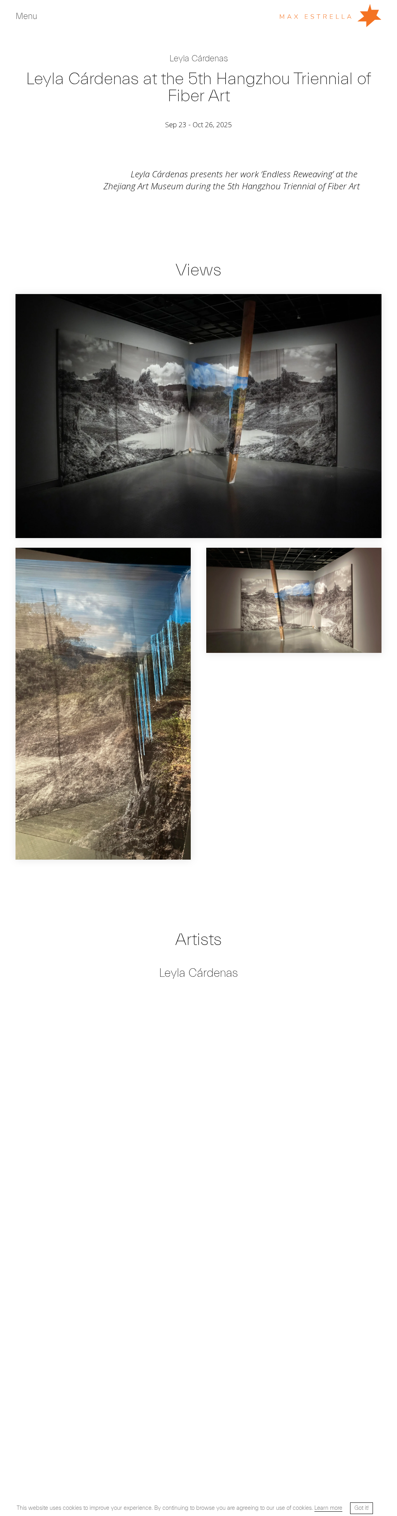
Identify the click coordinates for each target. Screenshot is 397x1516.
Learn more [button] (328, 1508)
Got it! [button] (361, 1508)
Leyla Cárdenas (198, 59)
